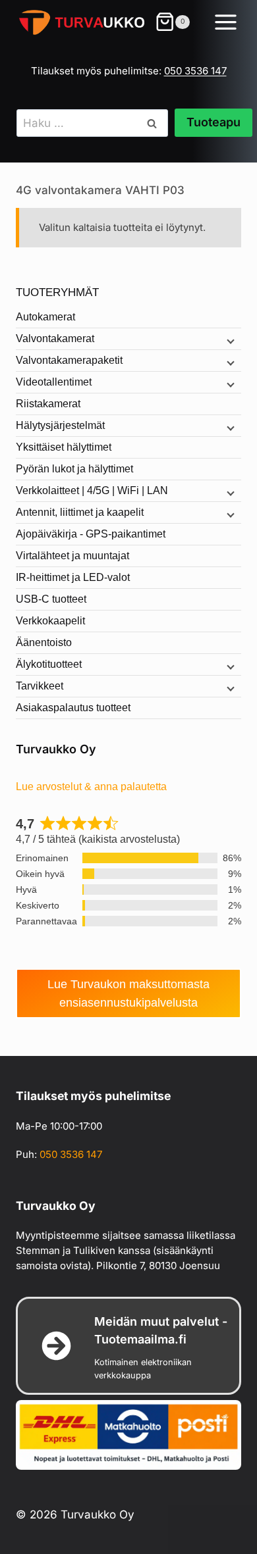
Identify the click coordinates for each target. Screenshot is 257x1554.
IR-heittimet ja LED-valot (73, 577)
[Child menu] (229, 340)
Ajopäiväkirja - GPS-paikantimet (90, 533)
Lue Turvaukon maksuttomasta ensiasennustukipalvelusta (128, 994)
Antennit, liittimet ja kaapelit (80, 512)
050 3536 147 (195, 70)
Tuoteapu (213, 122)
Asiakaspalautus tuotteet (73, 707)
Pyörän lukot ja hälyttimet (74, 468)
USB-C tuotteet (51, 599)
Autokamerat (45, 316)
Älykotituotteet (49, 664)
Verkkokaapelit (50, 620)
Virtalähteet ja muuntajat (72, 555)
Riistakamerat (48, 403)
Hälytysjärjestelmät (60, 425)
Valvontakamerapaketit (69, 360)
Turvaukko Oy (56, 749)
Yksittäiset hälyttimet (63, 447)
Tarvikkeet (39, 685)
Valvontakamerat (55, 338)
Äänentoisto (44, 642)
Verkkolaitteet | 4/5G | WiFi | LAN (92, 490)
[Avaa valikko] (227, 24)
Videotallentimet (54, 382)
